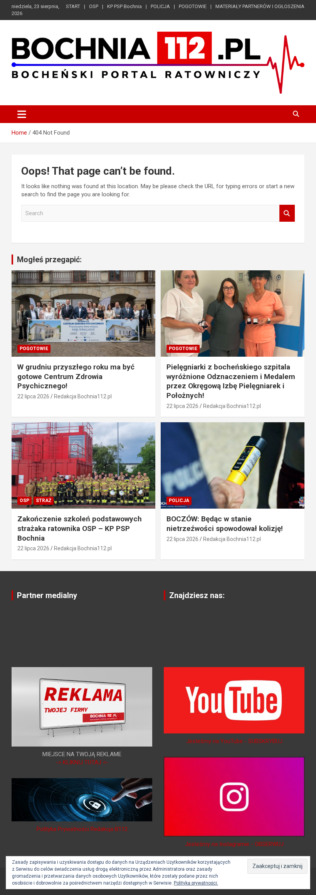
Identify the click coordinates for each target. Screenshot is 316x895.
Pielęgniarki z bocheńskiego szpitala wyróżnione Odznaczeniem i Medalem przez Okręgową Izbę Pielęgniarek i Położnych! (230, 381)
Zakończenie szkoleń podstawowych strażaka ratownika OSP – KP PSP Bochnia (79, 528)
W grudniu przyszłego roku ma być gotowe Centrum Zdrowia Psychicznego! (75, 376)
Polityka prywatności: (196, 883)
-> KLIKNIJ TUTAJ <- (82, 762)
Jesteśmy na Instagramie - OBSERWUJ (234, 844)
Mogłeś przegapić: (49, 259)
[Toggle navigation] (22, 114)
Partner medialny (47, 595)
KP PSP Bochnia (124, 6)
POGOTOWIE (193, 6)
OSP (93, 6)
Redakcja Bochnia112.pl (83, 396)
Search (287, 213)
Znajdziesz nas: (197, 595)
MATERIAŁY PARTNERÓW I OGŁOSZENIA (259, 6)
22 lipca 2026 (33, 396)
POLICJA (160, 6)
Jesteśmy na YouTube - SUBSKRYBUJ (234, 741)
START (73, 6)
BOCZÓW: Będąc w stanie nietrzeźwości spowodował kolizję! (224, 523)
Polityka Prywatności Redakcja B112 (82, 829)
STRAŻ (43, 500)
